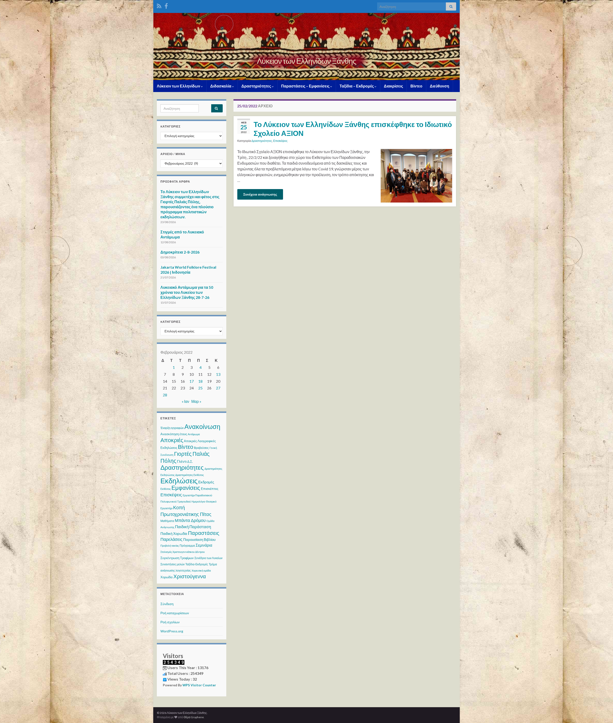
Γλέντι (182, 461)
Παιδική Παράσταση (193, 526)
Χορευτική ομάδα (201, 570)
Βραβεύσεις (201, 448)
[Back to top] (602, 712)
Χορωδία (166, 577)
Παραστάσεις (203, 533)
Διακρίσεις (393, 86)
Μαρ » (196, 401)
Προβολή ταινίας (169, 545)
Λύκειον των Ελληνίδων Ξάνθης (306, 60)
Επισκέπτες (209, 488)
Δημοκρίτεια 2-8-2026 (179, 252)
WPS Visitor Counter (199, 685)
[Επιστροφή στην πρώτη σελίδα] (306, 46)
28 (165, 395)
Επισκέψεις (280, 141)
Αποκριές (171, 440)
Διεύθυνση (439, 86)
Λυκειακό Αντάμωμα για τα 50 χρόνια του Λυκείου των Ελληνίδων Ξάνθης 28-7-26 (186, 292)
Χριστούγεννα (189, 576)
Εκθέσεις (165, 488)
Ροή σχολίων (170, 622)
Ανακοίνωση (202, 426)
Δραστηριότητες (256, 86)
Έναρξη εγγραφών (172, 428)
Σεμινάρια (204, 545)
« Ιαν (185, 401)
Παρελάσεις (171, 539)
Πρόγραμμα (187, 545)
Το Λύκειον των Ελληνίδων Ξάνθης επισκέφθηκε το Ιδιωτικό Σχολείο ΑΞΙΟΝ (353, 128)
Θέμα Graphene (194, 717)
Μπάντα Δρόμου (190, 520)
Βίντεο (416, 86)
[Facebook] (166, 5)
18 (200, 381)
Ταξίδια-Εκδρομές (196, 564)
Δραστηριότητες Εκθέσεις (189, 474)
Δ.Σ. (190, 461)
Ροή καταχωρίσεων (174, 613)
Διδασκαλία (221, 86)
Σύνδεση (167, 604)
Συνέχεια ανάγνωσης (260, 194)
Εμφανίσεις (185, 487)
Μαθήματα (167, 521)
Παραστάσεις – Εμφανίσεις (305, 86)
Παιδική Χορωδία (173, 533)
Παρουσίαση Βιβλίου (199, 539)
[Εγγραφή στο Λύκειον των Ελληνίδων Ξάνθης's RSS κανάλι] (159, 5)
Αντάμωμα (194, 434)
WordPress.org (171, 631)
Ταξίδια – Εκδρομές (357, 86)
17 (191, 381)
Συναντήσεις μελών (172, 564)
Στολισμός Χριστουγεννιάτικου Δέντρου (182, 551)
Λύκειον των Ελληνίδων (179, 86)
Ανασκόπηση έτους (173, 434)
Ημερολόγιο (198, 501)
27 (218, 388)
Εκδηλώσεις (179, 480)
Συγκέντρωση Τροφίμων (177, 558)
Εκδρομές (206, 482)
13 (218, 374)
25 (200, 388)
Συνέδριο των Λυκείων (208, 558)
